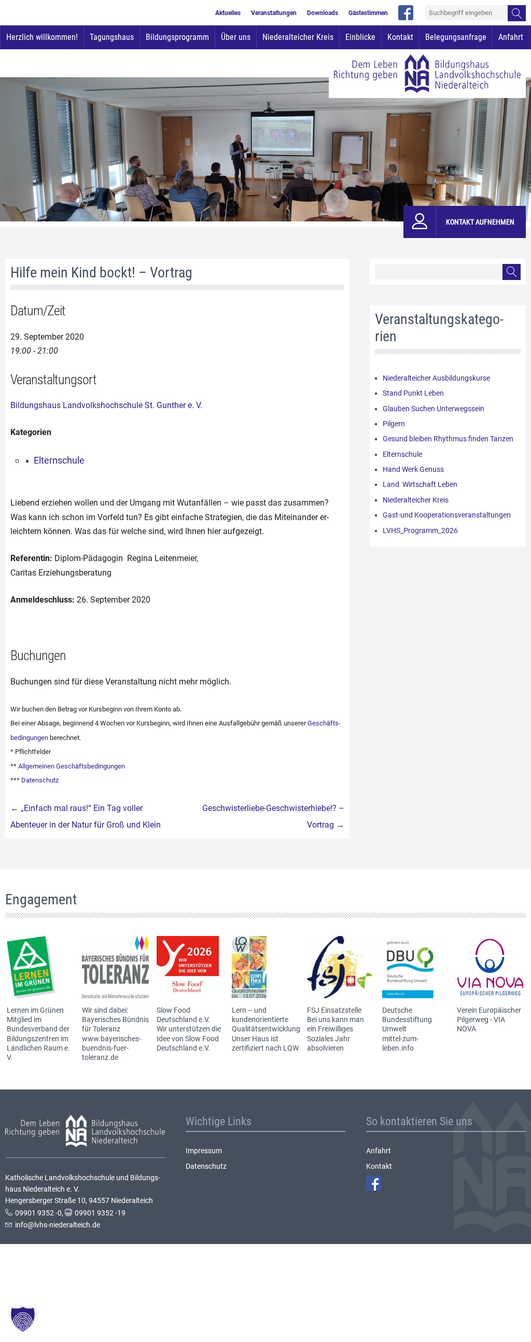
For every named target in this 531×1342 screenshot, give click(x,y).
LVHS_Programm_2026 (420, 530)
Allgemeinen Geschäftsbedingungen (71, 766)
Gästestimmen (368, 13)
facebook (405, 12)
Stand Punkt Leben (413, 393)
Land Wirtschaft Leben (420, 484)
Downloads (322, 13)
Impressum (204, 1151)
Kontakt (400, 37)
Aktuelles (228, 13)
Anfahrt (510, 37)
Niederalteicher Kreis (297, 37)
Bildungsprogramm (177, 37)
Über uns (235, 37)
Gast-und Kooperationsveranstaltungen (447, 515)
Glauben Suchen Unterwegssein (433, 408)
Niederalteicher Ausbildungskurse (436, 378)
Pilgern (394, 424)
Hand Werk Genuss (413, 469)
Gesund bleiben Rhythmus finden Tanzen (448, 439)
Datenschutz (40, 780)
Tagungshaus (112, 37)
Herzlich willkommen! (42, 37)
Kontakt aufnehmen (480, 222)
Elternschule (59, 460)
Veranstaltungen (274, 13)
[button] (23, 1319)
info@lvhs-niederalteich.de (57, 1225)
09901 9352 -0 (38, 1213)
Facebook (373, 1183)
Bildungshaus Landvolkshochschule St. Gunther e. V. (106, 405)
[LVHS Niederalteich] (427, 73)
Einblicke (360, 37)
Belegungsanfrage (455, 37)
